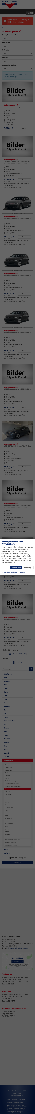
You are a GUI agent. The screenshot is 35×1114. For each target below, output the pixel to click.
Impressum (22, 572)
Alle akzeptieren (16, 568)
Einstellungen (28, 568)
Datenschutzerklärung (9, 572)
